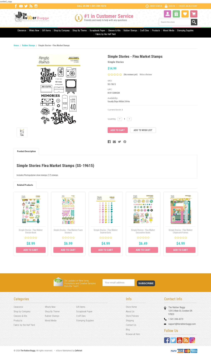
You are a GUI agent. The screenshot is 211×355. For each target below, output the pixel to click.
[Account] (167, 13)
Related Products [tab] (25, 185)
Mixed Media (168, 30)
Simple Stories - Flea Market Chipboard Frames (180, 231)
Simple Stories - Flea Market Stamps (54, 45)
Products (156, 30)
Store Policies (132, 316)
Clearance (22, 30)
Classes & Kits (114, 30)
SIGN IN (172, 6)
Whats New (34, 30)
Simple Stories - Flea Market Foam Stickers (68, 231)
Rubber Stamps (130, 30)
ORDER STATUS (156, 6)
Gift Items (46, 30)
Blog (128, 329)
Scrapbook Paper (97, 30)
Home (16, 45)
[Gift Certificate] (176, 13)
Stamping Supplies (185, 30)
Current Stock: (115, 109)
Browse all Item (133, 334)
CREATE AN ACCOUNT (188, 6)
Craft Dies (144, 30)
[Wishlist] (185, 13)
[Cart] (193, 13)
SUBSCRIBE (146, 283)
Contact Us (131, 325)
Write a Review (146, 74)
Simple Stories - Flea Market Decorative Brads (143, 231)
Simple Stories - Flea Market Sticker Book (31, 231)
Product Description (26, 151)
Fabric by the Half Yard (105, 34)
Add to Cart (30, 249)
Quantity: (112, 119)
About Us (130, 311)
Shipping (130, 320)
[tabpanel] (31, 224)
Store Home (131, 307)
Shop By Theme (79, 30)
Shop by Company (62, 30)
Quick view (30, 209)
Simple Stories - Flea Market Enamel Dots (106, 231)
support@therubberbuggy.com (182, 324)
